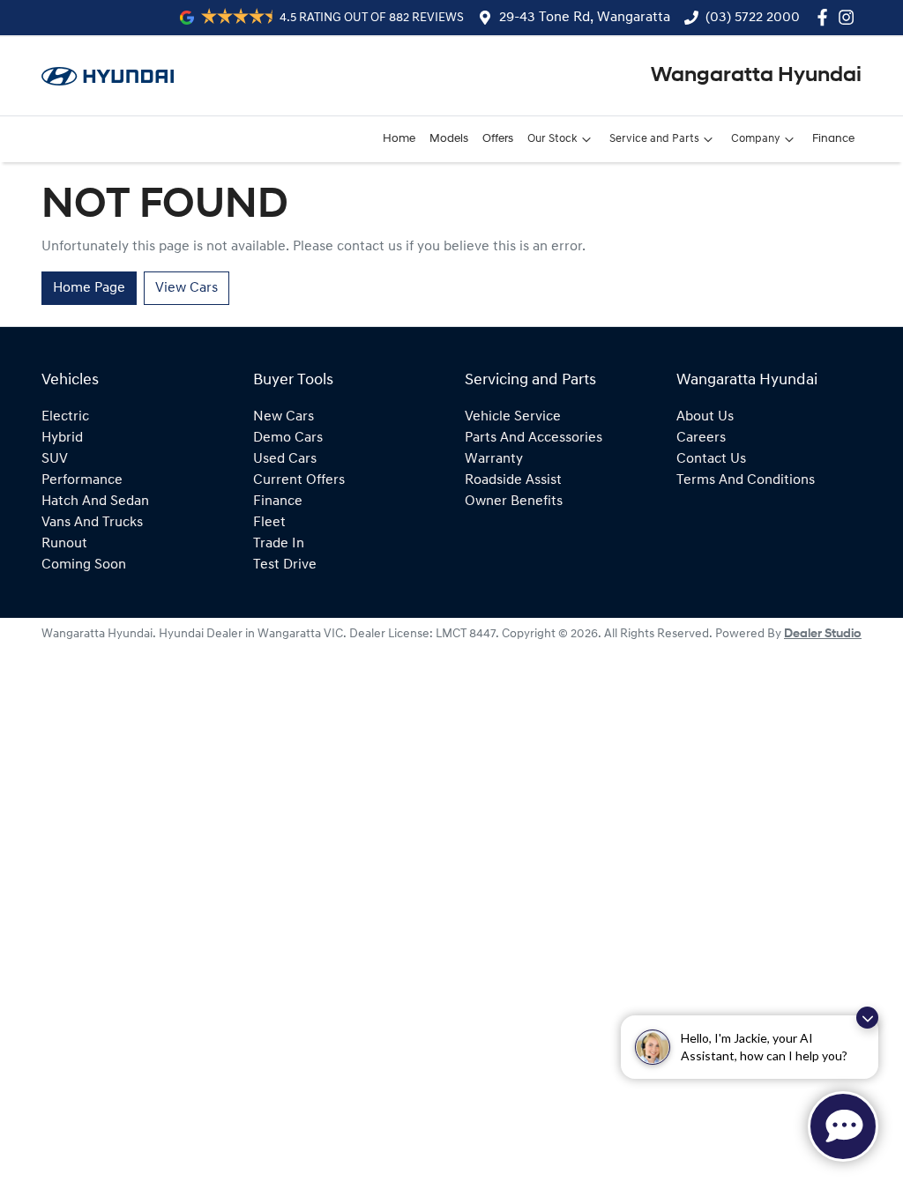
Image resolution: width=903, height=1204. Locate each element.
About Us (705, 417)
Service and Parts (654, 139)
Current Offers (299, 480)
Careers (701, 438)
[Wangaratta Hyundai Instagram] (850, 17)
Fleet (269, 523)
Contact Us (711, 459)
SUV (54, 459)
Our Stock (552, 139)
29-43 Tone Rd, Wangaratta (584, 18)
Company (755, 139)
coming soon (83, 565)
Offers (497, 139)
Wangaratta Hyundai (756, 75)
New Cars (283, 417)
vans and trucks (92, 523)
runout (64, 544)
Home (399, 139)
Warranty (494, 459)
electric (65, 417)
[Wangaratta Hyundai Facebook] (826, 17)
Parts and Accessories (533, 438)
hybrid (62, 438)
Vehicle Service (513, 417)
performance (82, 480)
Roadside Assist (513, 480)
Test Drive (285, 565)
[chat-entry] (843, 1126)
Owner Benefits (514, 501)
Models (448, 139)
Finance (833, 139)
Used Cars (285, 459)
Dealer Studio (823, 634)
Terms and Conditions (745, 480)
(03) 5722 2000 (752, 18)
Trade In (278, 544)
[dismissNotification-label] (867, 1018)
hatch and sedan (95, 501)
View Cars (186, 288)
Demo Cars (288, 438)
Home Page (89, 288)
